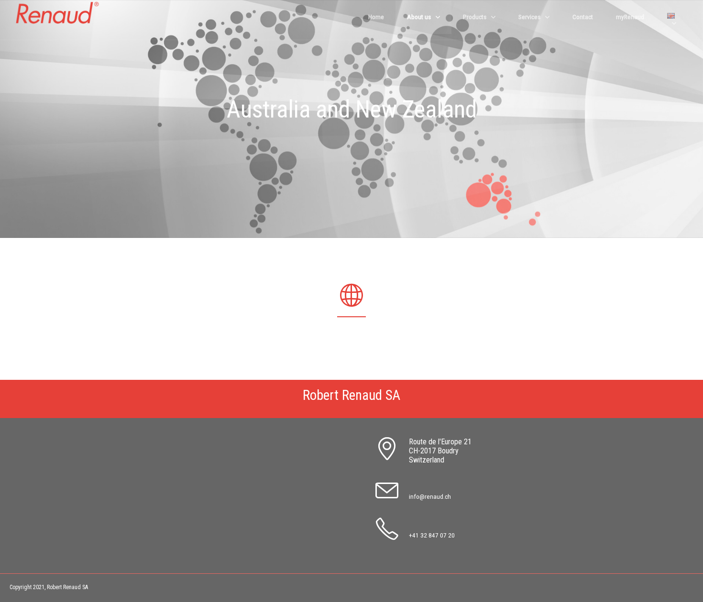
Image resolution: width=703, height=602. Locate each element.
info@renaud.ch (430, 496)
